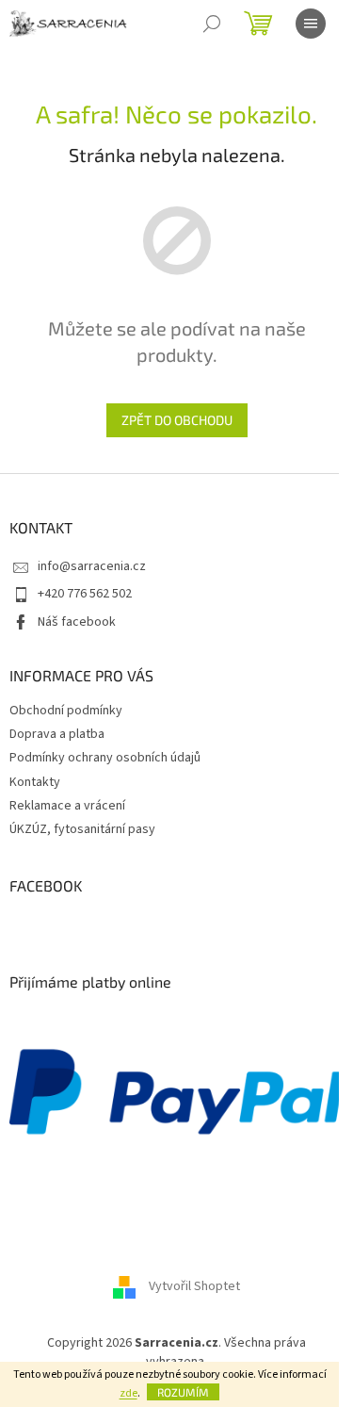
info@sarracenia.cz (92, 566)
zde (128, 1393)
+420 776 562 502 (85, 593)
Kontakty (34, 782)
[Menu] (310, 23)
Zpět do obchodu (177, 420)
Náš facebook (77, 622)
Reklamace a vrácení (67, 805)
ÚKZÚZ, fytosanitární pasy (82, 829)
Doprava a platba (56, 734)
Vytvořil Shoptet (194, 1287)
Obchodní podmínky (65, 710)
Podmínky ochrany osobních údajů (105, 757)
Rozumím (183, 1392)
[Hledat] (212, 23)
